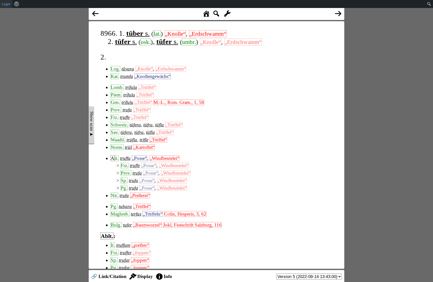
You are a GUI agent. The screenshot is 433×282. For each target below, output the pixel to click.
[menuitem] (16, 4)
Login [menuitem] (6, 4)
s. (138, 33)
